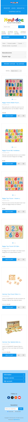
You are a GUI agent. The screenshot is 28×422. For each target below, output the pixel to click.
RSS (15, 397)
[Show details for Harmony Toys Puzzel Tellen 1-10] (14, 279)
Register (7, 8)
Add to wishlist (23, 115)
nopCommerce (16, 419)
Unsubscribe (18, 411)
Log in (13, 8)
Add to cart (9, 115)
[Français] (17, 2)
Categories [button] (6, 37)
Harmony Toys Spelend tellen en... (11, 342)
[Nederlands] (11, 2)
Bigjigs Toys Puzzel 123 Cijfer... (11, 246)
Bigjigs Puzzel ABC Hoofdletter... (11, 150)
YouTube (19, 397)
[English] (13, 2)
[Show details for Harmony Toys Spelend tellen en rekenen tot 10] (14, 327)
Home (4, 43)
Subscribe (11, 411)
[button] (12, 99)
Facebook (8, 397)
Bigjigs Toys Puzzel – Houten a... (11, 198)
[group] (14, 88)
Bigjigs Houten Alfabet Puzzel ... (11, 102)
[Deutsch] (15, 2)
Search (21, 26)
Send (20, 408)
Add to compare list (18, 115)
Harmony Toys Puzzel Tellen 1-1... (11, 294)
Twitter (12, 397)
